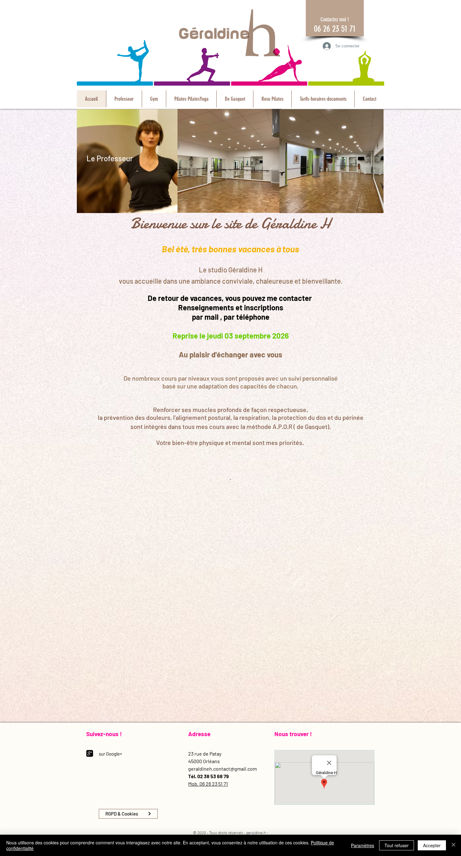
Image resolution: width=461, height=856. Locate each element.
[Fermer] (453, 845)
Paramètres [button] (362, 845)
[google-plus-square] (89, 753)
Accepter (432, 845)
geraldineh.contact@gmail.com (222, 769)
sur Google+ (110, 754)
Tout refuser (396, 845)
